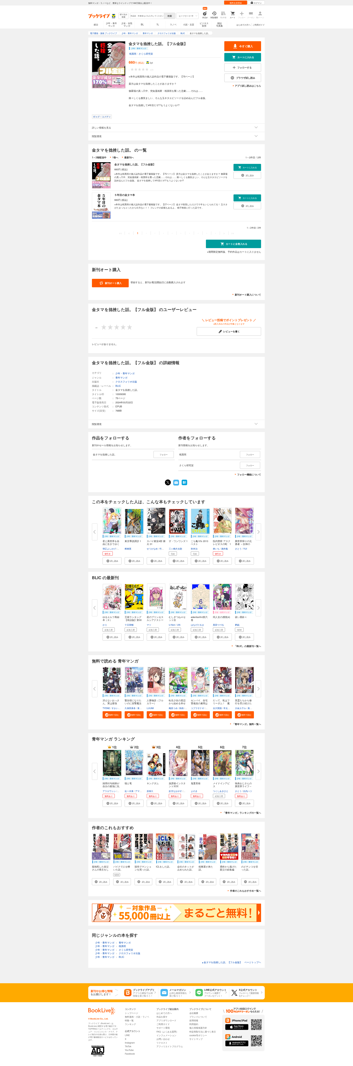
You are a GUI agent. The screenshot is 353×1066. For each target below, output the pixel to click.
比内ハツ (247, 791)
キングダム (153, 783)
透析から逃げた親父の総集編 (228, 868)
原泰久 (150, 791)
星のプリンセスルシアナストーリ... (155, 620)
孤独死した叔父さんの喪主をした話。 (100, 869)
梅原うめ (173, 708)
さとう (238, 548)
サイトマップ (196, 1038)
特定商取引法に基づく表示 (202, 1031)
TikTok (128, 1046)
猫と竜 (128, 783)
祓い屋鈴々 (241, 617)
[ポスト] (168, 482)
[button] (112, 560)
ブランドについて (198, 1016)
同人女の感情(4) (221, 617)
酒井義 (224, 548)
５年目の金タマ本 (124, 195)
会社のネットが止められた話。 (185, 868)
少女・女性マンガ (126, 24)
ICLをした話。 (164, 866)
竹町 (161, 548)
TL (157, 24)
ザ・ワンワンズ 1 (178, 541)
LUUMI (150, 708)
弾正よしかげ (109, 548)
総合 (96, 24)
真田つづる (218, 624)
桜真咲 (132, 53)
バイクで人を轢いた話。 (121, 868)
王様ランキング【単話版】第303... (133, 620)
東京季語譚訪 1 (133, 541)
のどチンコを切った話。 (249, 868)
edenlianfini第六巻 (199, 618)
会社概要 (193, 1013)
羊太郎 (226, 708)
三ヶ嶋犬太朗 (175, 548)
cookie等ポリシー (198, 1035)
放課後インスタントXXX (177, 784)
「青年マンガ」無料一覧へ (246, 724)
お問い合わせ (163, 1038)
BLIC (118, 386)
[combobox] (147, 16)
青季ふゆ (141, 708)
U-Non (172, 624)
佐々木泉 (129, 791)
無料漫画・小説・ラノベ (137, 1016)
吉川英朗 (217, 708)
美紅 (250, 708)
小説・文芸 (188, 24)
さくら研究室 (146, 53)
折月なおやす (175, 791)
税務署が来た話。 (206, 868)
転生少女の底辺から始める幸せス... (177, 703)
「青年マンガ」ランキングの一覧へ (242, 812)
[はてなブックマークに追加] (184, 484)
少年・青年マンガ (111, 24)
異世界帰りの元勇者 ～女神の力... (243, 544)
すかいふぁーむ (119, 708)
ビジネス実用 (204, 24)
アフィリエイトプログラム (169, 1046)
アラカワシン (109, 791)
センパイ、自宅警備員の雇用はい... (199, 703)
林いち (216, 548)
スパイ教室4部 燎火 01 (156, 542)
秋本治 (194, 548)
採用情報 (193, 1020)
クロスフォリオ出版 (126, 381)
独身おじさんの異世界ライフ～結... (243, 786)
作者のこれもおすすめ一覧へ (245, 890)
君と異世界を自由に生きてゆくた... (111, 544)
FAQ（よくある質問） (167, 1031)
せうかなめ (152, 548)
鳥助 (181, 708)
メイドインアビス (221, 784)
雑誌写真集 (219, 24)
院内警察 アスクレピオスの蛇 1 (222, 542)
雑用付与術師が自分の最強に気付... (111, 786)
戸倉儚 (120, 791)
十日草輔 (129, 624)
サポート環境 (163, 1027)
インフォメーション (166, 1035)
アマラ (138, 791)
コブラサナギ (197, 708)
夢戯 (237, 624)
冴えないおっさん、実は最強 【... (111, 703)
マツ (149, 624)
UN (178, 624)
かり (105, 624)
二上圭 (209, 708)
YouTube (129, 1049)
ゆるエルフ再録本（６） (111, 618)
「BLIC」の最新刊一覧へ (247, 646)
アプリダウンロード (166, 1020)
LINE (127, 1035)
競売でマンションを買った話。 (143, 868)
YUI (245, 548)
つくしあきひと (220, 791)
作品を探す (161, 1016)
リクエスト (161, 1042)
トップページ (131, 1013)
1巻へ (115, 157)
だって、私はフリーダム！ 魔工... (221, 703)
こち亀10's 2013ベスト (199, 542)
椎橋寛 (128, 548)
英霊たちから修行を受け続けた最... (243, 703)
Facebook (130, 1053)
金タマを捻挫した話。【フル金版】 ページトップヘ (231, 962)
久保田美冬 (130, 708)
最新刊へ (129, 157)
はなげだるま (197, 624)
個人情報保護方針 (198, 1027)
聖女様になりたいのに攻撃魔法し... (133, 703)
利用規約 (193, 1024)
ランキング (130, 1024)
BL (142, 24)
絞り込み (123, 15)
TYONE (106, 708)
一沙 (119, 548)
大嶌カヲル (240, 708)
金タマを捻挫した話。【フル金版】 (135, 164)
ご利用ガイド (259, 24)
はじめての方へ (243, 24)
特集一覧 (129, 1020)
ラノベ (173, 24)
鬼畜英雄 (195, 783)
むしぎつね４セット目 (177, 618)
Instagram (130, 1042)
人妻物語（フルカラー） (155, 702)
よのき (194, 791)
